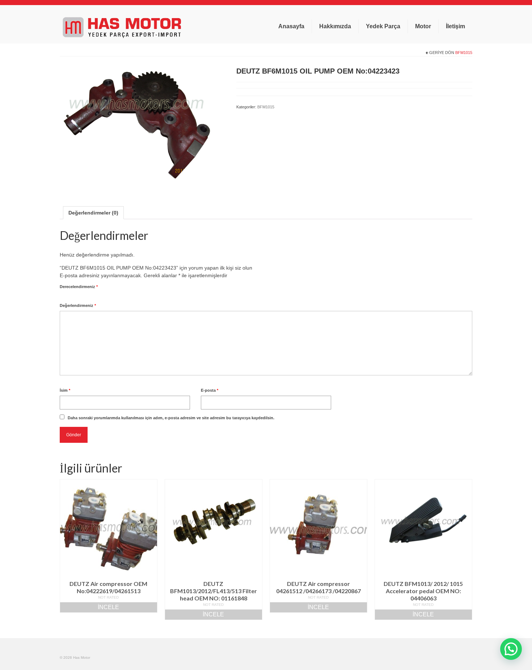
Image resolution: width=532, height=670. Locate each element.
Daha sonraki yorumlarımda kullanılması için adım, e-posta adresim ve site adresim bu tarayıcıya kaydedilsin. (171, 418)
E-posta (209, 390)
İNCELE (108, 607)
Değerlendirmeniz (78, 305)
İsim (65, 390)
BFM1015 (463, 52)
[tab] (93, 212)
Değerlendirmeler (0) (93, 213)
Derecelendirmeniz (79, 286)
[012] (142, 125)
